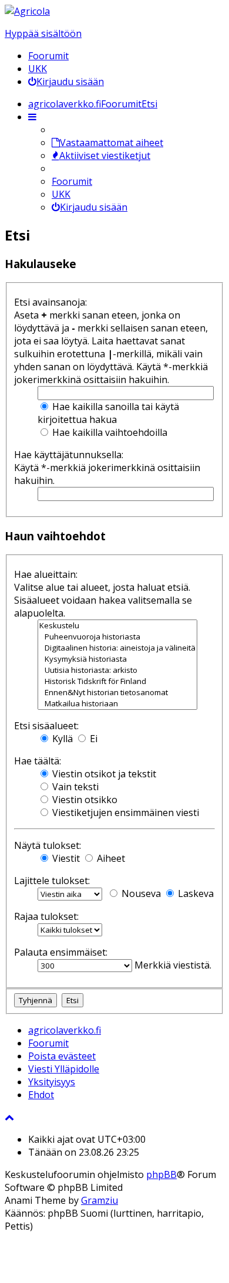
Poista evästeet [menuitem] (62, 1056)
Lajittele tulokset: (52, 880)
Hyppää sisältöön (43, 33)
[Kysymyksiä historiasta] (117, 659)
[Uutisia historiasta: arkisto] (117, 670)
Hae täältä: (37, 760)
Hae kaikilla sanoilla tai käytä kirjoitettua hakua (108, 413)
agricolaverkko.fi (64, 1030)
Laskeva (195, 893)
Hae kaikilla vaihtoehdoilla (108, 432)
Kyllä (61, 738)
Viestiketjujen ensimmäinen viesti (124, 812)
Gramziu (99, 1200)
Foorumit (48, 55)
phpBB (161, 1174)
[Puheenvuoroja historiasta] (117, 636)
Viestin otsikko (83, 799)
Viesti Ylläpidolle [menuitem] (63, 1068)
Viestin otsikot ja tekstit (103, 773)
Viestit (65, 858)
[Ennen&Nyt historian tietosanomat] (117, 692)
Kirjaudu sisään (93, 207)
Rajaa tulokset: (46, 916)
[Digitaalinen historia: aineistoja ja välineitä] (117, 648)
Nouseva (140, 893)
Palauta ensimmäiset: (60, 952)
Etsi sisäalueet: (46, 725)
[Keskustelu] (117, 625)
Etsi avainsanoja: (50, 302)
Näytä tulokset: (47, 845)
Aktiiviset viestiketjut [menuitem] (104, 155)
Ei (92, 738)
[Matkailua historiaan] (117, 703)
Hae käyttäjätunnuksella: (68, 454)
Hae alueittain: (46, 574)
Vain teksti (74, 786)
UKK (37, 68)
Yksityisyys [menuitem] (51, 1081)
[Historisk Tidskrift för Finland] (117, 681)
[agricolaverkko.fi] (27, 11)
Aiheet (110, 858)
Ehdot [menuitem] (41, 1094)
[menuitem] (66, 81)
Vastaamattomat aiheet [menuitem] (111, 142)
